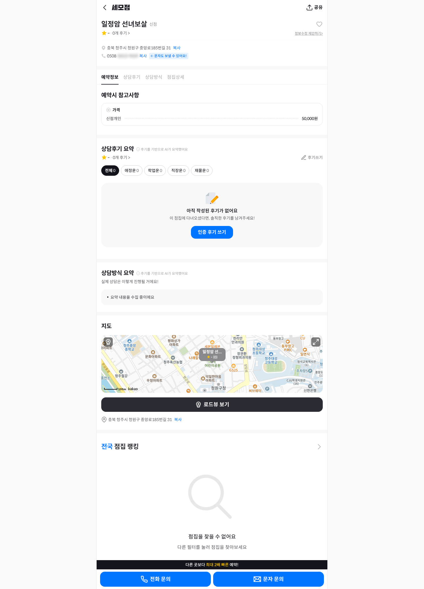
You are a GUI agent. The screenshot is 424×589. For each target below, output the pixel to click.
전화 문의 (160, 579)
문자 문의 (273, 579)
